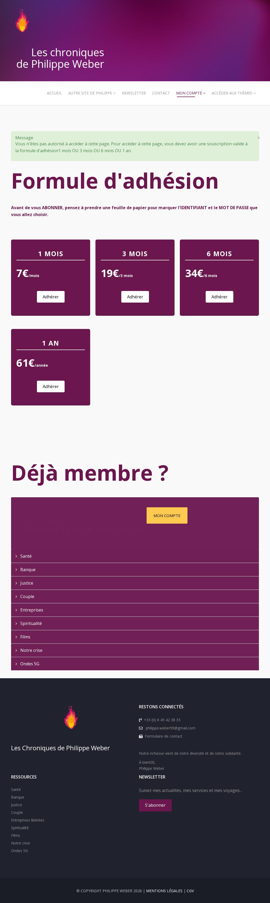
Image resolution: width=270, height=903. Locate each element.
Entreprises (31, 610)
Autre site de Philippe (90, 92)
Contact (161, 92)
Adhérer (51, 297)
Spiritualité (30, 623)
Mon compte (189, 92)
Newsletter (134, 92)
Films (24, 637)
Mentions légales (164, 890)
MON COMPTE (167, 515)
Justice (26, 583)
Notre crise (30, 650)
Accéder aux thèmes (232, 92)
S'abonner (155, 805)
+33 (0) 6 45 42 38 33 (162, 719)
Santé (25, 556)
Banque (27, 569)
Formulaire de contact (163, 736)
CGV (190, 890)
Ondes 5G (29, 664)
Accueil (54, 92)
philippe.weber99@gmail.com (170, 727)
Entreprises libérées (27, 820)
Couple (26, 596)
